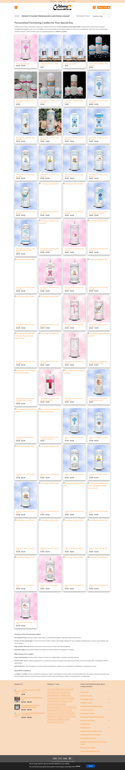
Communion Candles (87, 710)
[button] (16, 7)
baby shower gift (65, 692)
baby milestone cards (53, 692)
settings (78, 766)
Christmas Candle (86, 703)
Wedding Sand (51, 719)
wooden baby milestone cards (55, 722)
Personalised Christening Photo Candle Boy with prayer (98, 399)
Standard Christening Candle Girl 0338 (49, 586)
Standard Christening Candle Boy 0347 (98, 438)
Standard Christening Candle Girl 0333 (98, 549)
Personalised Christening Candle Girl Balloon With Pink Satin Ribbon (25, 400)
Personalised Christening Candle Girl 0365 (98, 325)
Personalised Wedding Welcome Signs (92, 717)
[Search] (94, 7)
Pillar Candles (72, 707)
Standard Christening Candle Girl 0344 (25, 623)
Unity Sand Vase (70, 713)
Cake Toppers (84, 692)
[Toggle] (109, 692)
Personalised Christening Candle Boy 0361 (98, 175)
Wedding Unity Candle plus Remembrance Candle (93, 743)
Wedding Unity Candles (63, 719)
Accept (91, 766)
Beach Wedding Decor (54, 695)
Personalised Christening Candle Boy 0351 (74, 138)
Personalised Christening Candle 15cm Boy (98, 64)
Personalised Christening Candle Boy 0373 (49, 212)
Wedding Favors (85, 727)
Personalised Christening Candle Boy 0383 (74, 212)
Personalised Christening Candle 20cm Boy (49, 101)
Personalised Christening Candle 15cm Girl (25, 101)
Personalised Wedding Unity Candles (57, 707)
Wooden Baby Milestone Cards (90, 751)
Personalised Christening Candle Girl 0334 (98, 249)
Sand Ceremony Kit (66, 710)
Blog (69, 1)
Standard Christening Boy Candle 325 (74, 438)
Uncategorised (85, 724)
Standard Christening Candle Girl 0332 (74, 549)
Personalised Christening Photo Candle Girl (25, 438)
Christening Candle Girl (22, 64)
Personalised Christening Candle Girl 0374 (49, 362)
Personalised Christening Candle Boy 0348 (25, 138)
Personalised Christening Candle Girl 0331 (74, 249)
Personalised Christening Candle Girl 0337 (49, 288)
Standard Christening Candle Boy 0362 (49, 512)
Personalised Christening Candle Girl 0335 (25, 288)
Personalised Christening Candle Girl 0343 (25, 325)
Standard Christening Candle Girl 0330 (49, 549)
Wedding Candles (52, 716)
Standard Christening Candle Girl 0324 (25, 549)
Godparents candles (70, 64)
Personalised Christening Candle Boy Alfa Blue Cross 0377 (98, 212)
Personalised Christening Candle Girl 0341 (98, 288)
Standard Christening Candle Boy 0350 (25, 475)
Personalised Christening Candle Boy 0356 (25, 175)
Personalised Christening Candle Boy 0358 (49, 175)
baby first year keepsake (54, 689)
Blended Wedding (65, 695)
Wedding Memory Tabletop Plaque (91, 731)
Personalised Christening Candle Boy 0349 (49, 138)
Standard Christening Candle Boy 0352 (49, 475)
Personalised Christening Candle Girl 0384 (74, 362)
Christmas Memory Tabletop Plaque (91, 706)
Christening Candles (86, 699)
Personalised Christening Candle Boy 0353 (98, 138)
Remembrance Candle (53, 710)
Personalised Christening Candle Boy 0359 (74, 175)
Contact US (62, 1)
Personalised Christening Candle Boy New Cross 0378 (49, 249)
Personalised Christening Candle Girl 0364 (74, 325)
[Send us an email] (111, 2)
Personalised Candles (66, 701)
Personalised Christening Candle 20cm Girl (74, 101)
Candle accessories (86, 696)
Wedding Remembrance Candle (67, 716)
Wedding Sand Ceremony (88, 738)
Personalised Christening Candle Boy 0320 (98, 101)
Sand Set (62, 713)
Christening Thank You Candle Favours (49, 64)
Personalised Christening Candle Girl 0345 (49, 325)
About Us (53, 1)
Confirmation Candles (87, 713)
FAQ (74, 1)
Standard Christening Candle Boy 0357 (98, 475)
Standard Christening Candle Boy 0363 (74, 512)
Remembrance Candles (87, 720)
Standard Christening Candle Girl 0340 (74, 586)
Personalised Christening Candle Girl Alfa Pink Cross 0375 (98, 362)
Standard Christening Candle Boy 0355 (74, 475)
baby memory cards (67, 689)
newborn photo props (53, 701)
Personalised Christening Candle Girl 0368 (25, 362)
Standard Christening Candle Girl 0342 (98, 586)
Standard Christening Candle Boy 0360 (25, 512)
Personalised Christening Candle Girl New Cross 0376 (49, 399)
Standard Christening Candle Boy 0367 (98, 512)
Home (16, 16)
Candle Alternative (53, 698)
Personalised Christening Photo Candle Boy (74, 399)
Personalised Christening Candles (56, 704)
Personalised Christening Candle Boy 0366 (25, 212)
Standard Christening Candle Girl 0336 (25, 586)
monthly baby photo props (66, 698)
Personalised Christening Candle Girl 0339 (74, 288)
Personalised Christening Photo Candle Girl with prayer (49, 438)
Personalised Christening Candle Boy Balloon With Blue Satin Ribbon (25, 250)
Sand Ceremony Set (53, 713)
